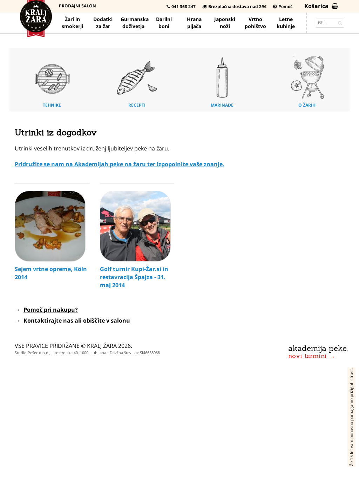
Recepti (136, 105)
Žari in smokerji (72, 22)
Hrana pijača (194, 22)
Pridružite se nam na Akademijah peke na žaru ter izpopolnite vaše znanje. (119, 164)
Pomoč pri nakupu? (50, 309)
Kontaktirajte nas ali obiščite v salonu (76, 320)
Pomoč (285, 6)
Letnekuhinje (286, 22)
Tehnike (52, 105)
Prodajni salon (77, 6)
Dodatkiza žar (103, 22)
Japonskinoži (224, 22)
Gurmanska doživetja (135, 22)
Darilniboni (164, 22)
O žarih (307, 105)
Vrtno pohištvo (255, 22)
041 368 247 (183, 6)
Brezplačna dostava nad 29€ (237, 6)
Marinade (222, 105)
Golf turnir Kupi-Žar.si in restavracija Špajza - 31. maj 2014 (134, 277)
